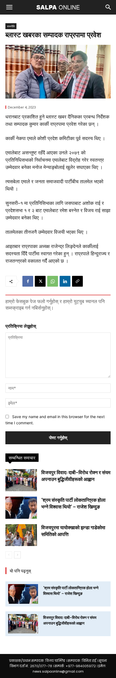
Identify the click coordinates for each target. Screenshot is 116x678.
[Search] (108, 7)
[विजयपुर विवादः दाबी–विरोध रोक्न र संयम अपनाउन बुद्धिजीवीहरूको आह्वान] (21, 480)
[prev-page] (8, 554)
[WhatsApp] (52, 281)
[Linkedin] (65, 281)
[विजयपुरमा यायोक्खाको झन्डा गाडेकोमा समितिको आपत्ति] (21, 535)
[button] (9, 7)
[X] (40, 281)
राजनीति (11, 26)
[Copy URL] (77, 281)
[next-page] (17, 554)
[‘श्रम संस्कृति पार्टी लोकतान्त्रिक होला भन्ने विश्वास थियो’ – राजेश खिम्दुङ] (21, 508)
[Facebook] (27, 281)
